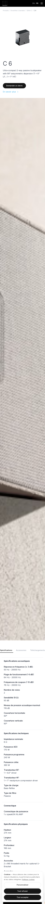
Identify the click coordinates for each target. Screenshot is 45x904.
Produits (6, 10)
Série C (29, 10)
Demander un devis (14, 86)
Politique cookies (28, 879)
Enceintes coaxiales (18, 10)
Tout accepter (22, 897)
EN (33, 3)
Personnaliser (22, 885)
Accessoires (21, 650)
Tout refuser (22, 891)
